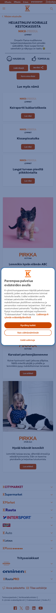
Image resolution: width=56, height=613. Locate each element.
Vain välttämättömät (28, 333)
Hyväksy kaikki (28, 325)
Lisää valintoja (27, 340)
